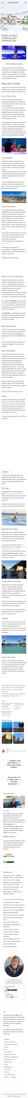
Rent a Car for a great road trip (12, 941)
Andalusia (6, 1039)
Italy (5, 1049)
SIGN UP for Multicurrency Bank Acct (14, 905)
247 (19, 1096)
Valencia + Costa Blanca (10, 1077)
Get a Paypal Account (9, 944)
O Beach (18, 334)
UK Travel (6, 1072)
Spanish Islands (8, 1067)
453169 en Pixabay (16, 64)
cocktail (17, 605)
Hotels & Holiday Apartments (11, 939)
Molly (8, 749)
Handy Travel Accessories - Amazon (13, 915)
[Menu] (2, 2)
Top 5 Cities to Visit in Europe (11, 880)
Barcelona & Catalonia (10, 1041)
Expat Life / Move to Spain (10, 1044)
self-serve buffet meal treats (10, 553)
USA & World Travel (9, 1074)
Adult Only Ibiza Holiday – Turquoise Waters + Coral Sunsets (7, 705)
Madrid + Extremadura (9, 1054)
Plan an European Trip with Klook (12, 907)
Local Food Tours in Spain (10, 929)
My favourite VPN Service (10, 922)
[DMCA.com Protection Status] (8, 862)
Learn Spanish (8, 1052)
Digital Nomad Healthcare (10, 912)
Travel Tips (7, 1069)
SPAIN (6, 1064)
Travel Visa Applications (10, 946)
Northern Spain (8, 1062)
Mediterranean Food (9, 1059)
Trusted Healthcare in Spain (11, 902)
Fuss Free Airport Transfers (11, 932)
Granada (6, 1047)
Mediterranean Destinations (11, 1057)
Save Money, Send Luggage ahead (13, 910)
